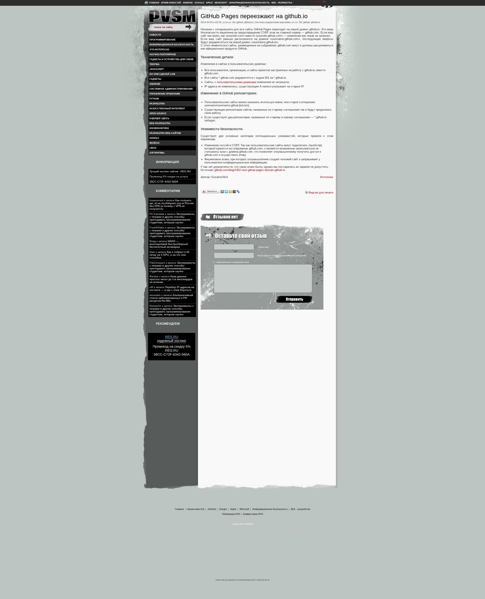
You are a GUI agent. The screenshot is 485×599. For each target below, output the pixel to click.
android (154, 84)
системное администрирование (171, 89)
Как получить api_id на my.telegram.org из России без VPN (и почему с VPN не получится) (171, 204)
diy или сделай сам (162, 74)
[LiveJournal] (238, 191)
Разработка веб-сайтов (165, 133)
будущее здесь (159, 118)
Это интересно (159, 49)
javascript (156, 69)
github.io (248, 22)
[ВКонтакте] (222, 191)
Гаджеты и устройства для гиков (171, 59)
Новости (155, 34)
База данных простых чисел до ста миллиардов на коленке (170, 279)
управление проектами (164, 93)
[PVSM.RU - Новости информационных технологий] (172, 18)
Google (199, 3)
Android (188, 3)
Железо (154, 143)
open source (157, 113)
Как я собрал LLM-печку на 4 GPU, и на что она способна (169, 255)
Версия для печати (321, 192)
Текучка (154, 64)
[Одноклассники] (230, 191)
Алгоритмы (156, 152)
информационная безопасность (171, 44)
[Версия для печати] (306, 192)
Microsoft (221, 3)
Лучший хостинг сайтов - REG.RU (170, 171)
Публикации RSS (231, 514)
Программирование (162, 39)
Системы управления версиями (272, 22)
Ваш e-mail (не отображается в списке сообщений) (281, 255)
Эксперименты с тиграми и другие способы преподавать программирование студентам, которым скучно (172, 218)
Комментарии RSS (253, 514)
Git (233, 22)
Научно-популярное (162, 54)
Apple (209, 3)
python (154, 98)
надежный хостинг (171, 339)
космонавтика (159, 128)
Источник (326, 177)
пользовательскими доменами (236, 82)
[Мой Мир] (234, 191)
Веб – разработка (281, 3)
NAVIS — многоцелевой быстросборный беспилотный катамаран (168, 244)
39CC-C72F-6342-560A (163, 181)
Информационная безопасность (249, 3)
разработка (157, 103)
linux (152, 148)
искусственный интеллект (167, 108)
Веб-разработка (160, 123)
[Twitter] (226, 191)
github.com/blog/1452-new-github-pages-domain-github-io (249, 170)
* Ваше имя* (263, 247)
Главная (154, 3)
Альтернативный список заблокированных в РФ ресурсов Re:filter (171, 298)
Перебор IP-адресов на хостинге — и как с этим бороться (171, 288)
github (239, 22)
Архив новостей (171, 3)
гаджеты (155, 79)
